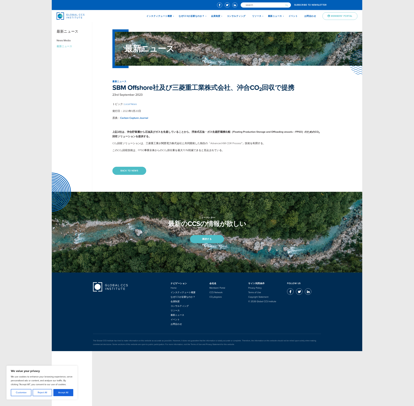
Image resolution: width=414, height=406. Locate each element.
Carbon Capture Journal (134, 118)
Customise (21, 392)
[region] (42, 383)
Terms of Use (254, 292)
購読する (207, 239)
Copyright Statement (258, 297)
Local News (130, 104)
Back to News (129, 170)
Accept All (63, 392)
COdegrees (215, 297)
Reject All (42, 392)
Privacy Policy (255, 288)
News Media (64, 40)
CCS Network (216, 292)
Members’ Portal (217, 288)
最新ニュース (64, 46)
